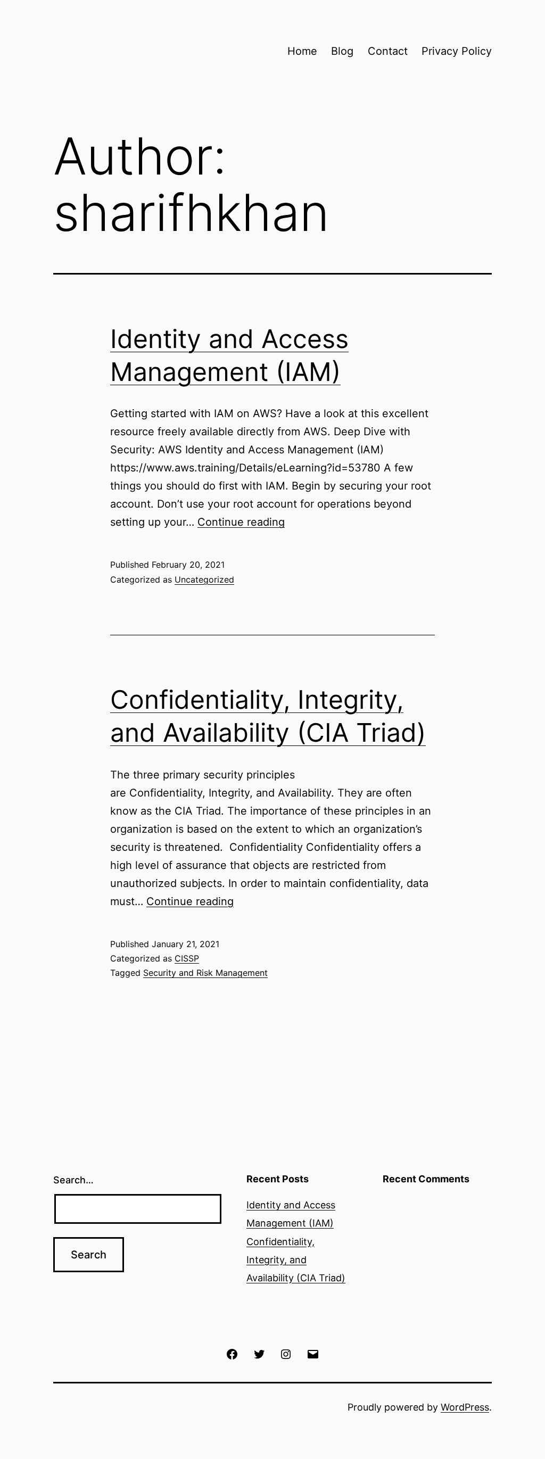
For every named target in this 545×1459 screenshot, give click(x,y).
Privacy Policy (457, 51)
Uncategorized (204, 579)
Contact (388, 51)
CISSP (187, 958)
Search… (73, 1180)
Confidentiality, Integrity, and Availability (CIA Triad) (295, 1259)
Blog (342, 51)
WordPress (465, 1407)
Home (302, 51)
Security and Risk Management (205, 972)
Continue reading (241, 522)
